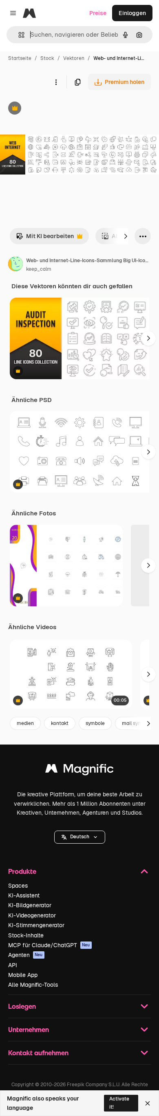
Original (52, 109)
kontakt (59, 723)
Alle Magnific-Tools (33, 984)
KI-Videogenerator (32, 915)
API (12, 965)
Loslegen (22, 1006)
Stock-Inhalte (26, 935)
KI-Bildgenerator (29, 905)
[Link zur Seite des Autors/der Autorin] (15, 265)
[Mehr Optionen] (56, 82)
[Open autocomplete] (18, 35)
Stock (47, 58)
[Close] (147, 1103)
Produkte (22, 871)
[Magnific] (79, 770)
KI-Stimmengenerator (36, 925)
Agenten (25, 955)
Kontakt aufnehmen (38, 1052)
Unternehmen (28, 1029)
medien (25, 723)
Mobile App (23, 975)
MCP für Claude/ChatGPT (49, 945)
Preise (97, 13)
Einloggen (132, 13)
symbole (95, 723)
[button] (79, 837)
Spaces (18, 885)
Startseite (19, 58)
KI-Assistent (24, 895)
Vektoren (73, 58)
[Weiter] (125, 236)
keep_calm (38, 269)
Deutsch (79, 836)
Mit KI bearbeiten (45, 238)
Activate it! (119, 1103)
